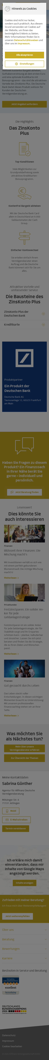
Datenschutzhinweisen (26, 40)
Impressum (24, 43)
